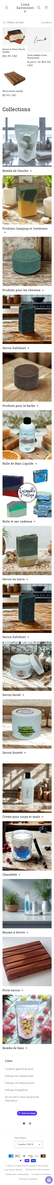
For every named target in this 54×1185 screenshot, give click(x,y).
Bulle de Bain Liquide (18, 463)
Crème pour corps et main (21, 816)
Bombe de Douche (15, 171)
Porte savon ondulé (13, 91)
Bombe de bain (13, 1048)
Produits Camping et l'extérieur (25, 228)
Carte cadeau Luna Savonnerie (37, 56)
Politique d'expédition (16, 1090)
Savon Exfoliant (14, 348)
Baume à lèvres (14, 932)
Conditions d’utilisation (41, 1174)
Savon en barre (14, 579)
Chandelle (10, 874)
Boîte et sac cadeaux (17, 521)
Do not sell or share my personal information (22, 1099)
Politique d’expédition (28, 1179)
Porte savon (11, 990)
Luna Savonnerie (20, 1166)
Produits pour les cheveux (21, 290)
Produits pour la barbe (19, 406)
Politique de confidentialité (19, 1076)
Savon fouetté (13, 752)
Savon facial (12, 695)
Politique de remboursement (20, 1083)
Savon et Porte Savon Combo (14, 50)
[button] (6, 7)
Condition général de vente (19, 1069)
